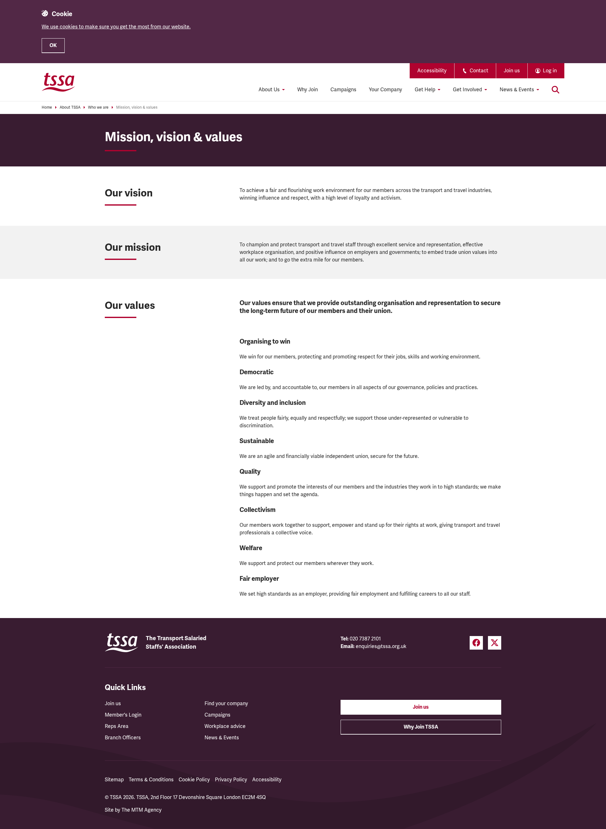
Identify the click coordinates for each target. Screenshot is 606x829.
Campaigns (343, 90)
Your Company (385, 90)
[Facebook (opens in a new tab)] (476, 643)
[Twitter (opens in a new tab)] (494, 643)
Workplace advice (225, 726)
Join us (512, 71)
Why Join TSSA (421, 727)
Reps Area (116, 726)
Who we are (98, 107)
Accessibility (432, 71)
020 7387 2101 (365, 639)
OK (53, 45)
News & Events (222, 738)
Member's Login (123, 715)
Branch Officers (123, 738)
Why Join (307, 90)
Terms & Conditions (151, 780)
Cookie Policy (194, 780)
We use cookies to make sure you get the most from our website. (116, 27)
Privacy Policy (231, 780)
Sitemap (114, 780)
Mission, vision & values (136, 107)
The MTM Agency (142, 810)
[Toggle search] (555, 89)
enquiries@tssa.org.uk (381, 646)
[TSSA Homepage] (58, 82)
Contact (479, 71)
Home (47, 107)
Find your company (226, 703)
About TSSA (70, 107)
